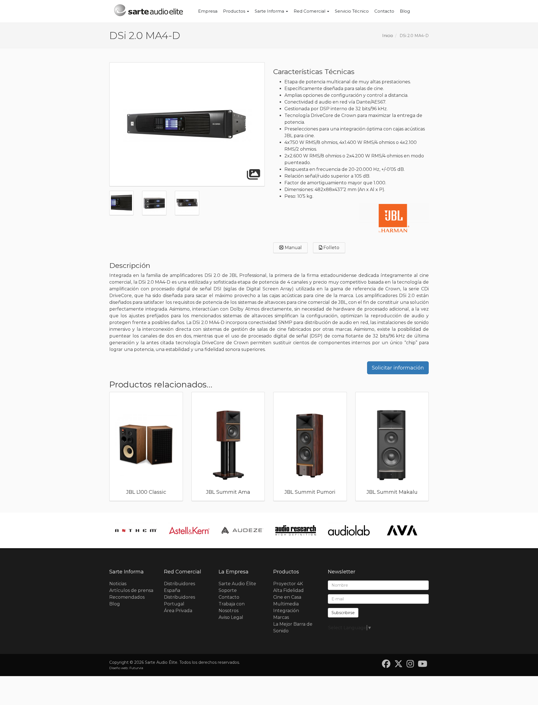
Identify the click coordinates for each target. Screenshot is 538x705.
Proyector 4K (288, 583)
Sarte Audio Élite (237, 583)
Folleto (330, 247)
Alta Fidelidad (288, 590)
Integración (286, 610)
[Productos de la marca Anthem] (136, 530)
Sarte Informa (270, 11)
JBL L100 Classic (146, 492)
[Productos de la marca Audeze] (242, 530)
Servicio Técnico (352, 11)
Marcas (281, 617)
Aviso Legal (231, 617)
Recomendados (127, 597)
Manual (293, 247)
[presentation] (102, 448)
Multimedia (286, 604)
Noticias (117, 583)
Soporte (228, 590)
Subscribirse (343, 612)
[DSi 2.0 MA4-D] (187, 124)
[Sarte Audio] (148, 11)
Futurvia (136, 668)
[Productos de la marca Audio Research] (295, 530)
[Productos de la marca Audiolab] (348, 530)
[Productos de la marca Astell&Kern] (189, 530)
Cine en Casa (287, 597)
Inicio (387, 35)
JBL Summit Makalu (392, 492)
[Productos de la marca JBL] (394, 218)
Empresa (207, 11)
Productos (234, 11)
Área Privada (178, 610)
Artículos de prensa (131, 590)
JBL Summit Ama (228, 492)
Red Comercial (310, 11)
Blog (405, 11)
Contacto (384, 11)
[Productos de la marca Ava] (402, 530)
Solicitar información (398, 368)
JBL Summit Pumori (309, 492)
